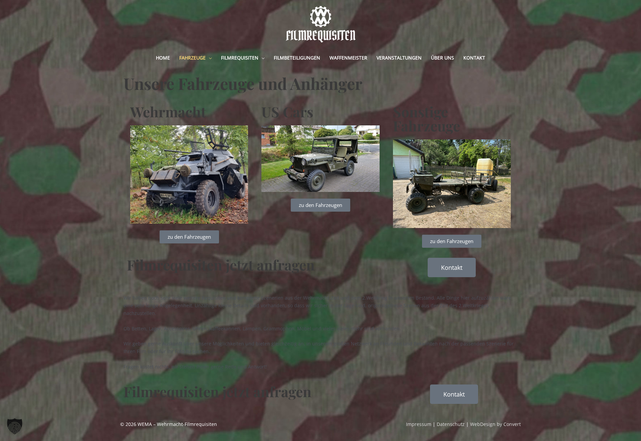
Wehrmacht (168, 111)
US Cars (287, 111)
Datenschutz (451, 424)
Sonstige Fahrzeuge (426, 118)
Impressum (418, 424)
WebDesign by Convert (495, 424)
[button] (14, 426)
